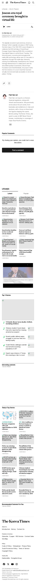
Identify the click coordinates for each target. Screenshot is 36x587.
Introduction (6, 529)
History (13, 529)
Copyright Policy (7, 551)
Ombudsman (17, 546)
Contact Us (20, 529)
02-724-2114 (8, 572)
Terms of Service (24, 548)
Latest (10, 193)
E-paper (12, 536)
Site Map (5, 539)
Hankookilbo (6, 558)
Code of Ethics (7, 546)
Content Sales (29, 536)
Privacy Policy (26, 546)
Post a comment (18, 150)
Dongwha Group (16, 558)
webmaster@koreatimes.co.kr (21, 570)
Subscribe (5, 536)
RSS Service (19, 536)
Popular (26, 193)
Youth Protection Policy (9, 548)
